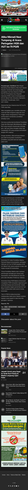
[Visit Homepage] (14, 20)
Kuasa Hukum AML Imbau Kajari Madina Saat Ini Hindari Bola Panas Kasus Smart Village (15, 386)
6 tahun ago (12, 335)
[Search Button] (26, 19)
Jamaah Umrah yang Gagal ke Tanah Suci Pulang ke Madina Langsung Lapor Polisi (10, 374)
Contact (4, 475)
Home (8, 475)
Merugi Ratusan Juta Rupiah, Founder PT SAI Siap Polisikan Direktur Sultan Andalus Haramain (16, 401)
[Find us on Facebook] (8, 486)
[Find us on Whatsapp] (18, 486)
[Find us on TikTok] (12, 486)
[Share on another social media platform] (23, 314)
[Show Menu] (2, 19)
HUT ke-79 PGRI (13, 306)
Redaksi (4, 50)
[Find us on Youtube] (16, 486)
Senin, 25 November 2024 (14, 50)
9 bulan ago (12, 342)
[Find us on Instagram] (14, 486)
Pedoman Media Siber (16, 475)
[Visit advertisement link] (14, 8)
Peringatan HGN (5, 309)
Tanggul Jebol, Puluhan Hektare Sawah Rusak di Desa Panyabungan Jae (18, 331)
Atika (6, 306)
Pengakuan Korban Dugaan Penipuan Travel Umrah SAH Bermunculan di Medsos (16, 409)
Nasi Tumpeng (21, 306)
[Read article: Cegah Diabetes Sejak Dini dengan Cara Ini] (4, 340)
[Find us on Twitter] (10, 486)
